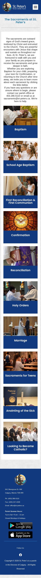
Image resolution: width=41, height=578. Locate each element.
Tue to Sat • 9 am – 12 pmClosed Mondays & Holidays (15, 514)
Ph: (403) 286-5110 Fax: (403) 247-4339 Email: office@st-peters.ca (14, 502)
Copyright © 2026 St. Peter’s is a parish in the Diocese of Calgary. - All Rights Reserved (20, 565)
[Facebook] (20, 555)
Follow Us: (20, 548)
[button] (35, 7)
